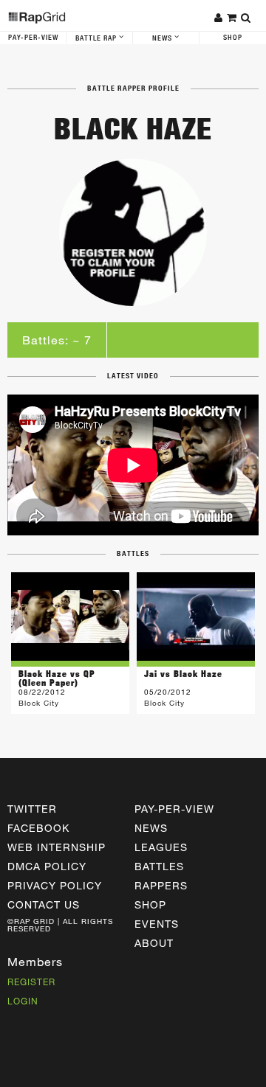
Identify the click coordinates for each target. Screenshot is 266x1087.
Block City (38, 702)
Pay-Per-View (33, 37)
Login (22, 1001)
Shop (232, 37)
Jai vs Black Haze (183, 673)
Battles (159, 866)
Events (156, 923)
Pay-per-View (174, 808)
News (163, 38)
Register (31, 981)
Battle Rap (97, 38)
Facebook (38, 828)
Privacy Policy (54, 885)
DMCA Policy (46, 866)
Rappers (161, 885)
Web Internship (56, 847)
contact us (43, 904)
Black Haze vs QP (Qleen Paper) (56, 678)
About (154, 943)
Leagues (161, 847)
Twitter (32, 808)
